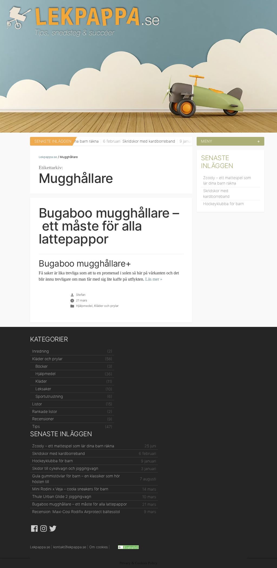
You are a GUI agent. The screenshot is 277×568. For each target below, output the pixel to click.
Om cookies (98, 547)
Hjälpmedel (84, 306)
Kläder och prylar (106, 306)
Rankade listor (44, 411)
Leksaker (43, 388)
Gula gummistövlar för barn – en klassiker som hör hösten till (76, 479)
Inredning (40, 351)
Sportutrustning (49, 396)
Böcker (41, 366)
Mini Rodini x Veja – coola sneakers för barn (70, 489)
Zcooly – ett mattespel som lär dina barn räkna (227, 180)
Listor (37, 404)
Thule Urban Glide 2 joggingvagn (61, 496)
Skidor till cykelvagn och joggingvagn (65, 468)
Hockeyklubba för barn (223, 203)
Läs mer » (153, 279)
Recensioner (43, 418)
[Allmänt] (128, 547)
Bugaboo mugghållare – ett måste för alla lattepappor (109, 225)
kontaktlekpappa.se (69, 547)
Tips (36, 426)
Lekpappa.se (138, 21)
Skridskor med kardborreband (134, 141)
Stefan (80, 295)
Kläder (41, 381)
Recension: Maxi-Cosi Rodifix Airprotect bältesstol (76, 511)
